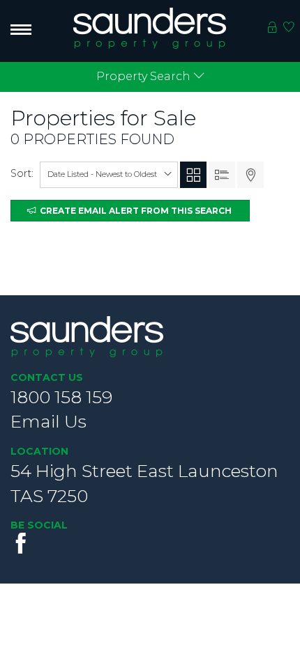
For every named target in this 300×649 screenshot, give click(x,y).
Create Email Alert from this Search (134, 210)
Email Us (48, 421)
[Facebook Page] (20, 543)
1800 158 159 (61, 396)
